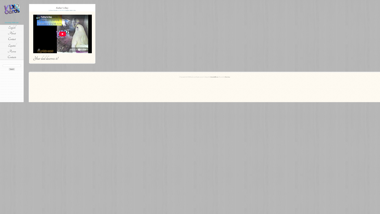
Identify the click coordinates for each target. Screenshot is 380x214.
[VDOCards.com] (12, 9)
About (12, 33)
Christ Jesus (227, 77)
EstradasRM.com (214, 77)
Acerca (12, 51)
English (11, 28)
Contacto (12, 57)
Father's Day (73, 10)
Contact (12, 39)
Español (12, 46)
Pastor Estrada (53, 10)
